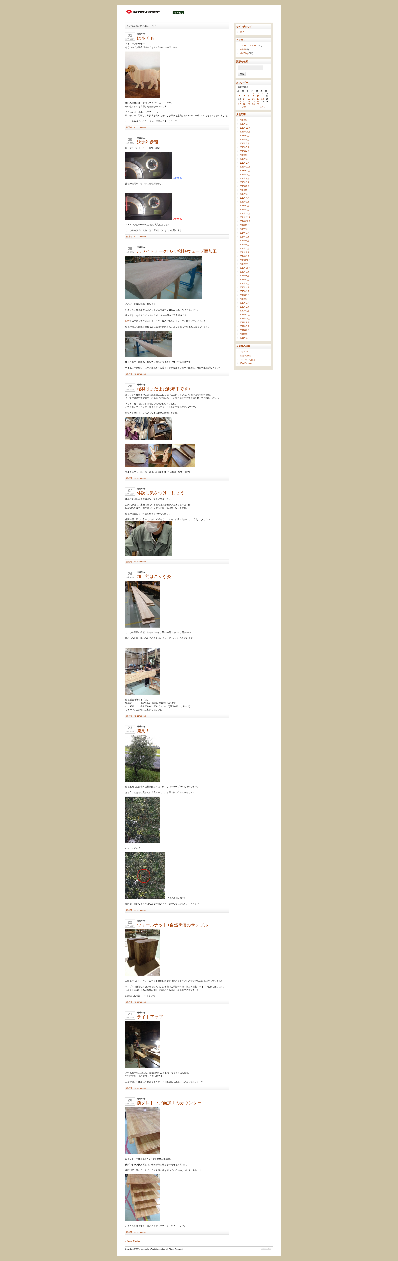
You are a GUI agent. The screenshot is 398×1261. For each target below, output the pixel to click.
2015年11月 (245, 170)
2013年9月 (244, 272)
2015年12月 (245, 167)
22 (130, 922)
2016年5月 (244, 147)
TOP (242, 32)
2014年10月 (245, 221)
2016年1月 (244, 163)
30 (130, 139)
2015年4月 (244, 198)
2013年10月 (245, 268)
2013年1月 (244, 291)
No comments (140, 127)
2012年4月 (244, 299)
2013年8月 (244, 276)
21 (130, 1014)
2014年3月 (244, 248)
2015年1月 (244, 209)
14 (244, 99)
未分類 (243, 49)
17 (258, 99)
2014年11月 (245, 217)
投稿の (245, 355)
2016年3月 (244, 155)
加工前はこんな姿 (154, 576)
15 (249, 99)
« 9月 (244, 107)
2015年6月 (244, 190)
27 (130, 490)
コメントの (247, 359)
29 (130, 248)
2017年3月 (244, 124)
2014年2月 (244, 252)
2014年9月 (244, 225)
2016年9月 (244, 135)
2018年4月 (244, 120)
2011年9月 (244, 322)
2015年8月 (244, 182)
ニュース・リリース (249, 45)
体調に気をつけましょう (160, 492)
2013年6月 (244, 283)
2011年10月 (245, 318)
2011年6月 (244, 334)
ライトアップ (150, 1016)
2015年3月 (244, 202)
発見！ (143, 730)
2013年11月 (245, 264)
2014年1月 (244, 256)
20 (130, 1100)
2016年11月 (245, 128)
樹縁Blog (141, 34)
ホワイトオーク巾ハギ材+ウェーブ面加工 (177, 251)
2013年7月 (244, 279)
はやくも (145, 37)
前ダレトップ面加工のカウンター (169, 1102)
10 (258, 96)
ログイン (244, 352)
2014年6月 (244, 237)
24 (130, 574)
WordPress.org (246, 363)
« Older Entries (132, 1241)
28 (130, 386)
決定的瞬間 (147, 142)
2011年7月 (244, 330)
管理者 (129, 127)
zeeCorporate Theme (266, 1248)
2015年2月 (244, 206)
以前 (127, 321)
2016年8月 (244, 139)
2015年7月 (244, 186)
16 (253, 99)
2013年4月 (244, 287)
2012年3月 (244, 303)
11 (262, 96)
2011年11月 (245, 314)
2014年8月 (244, 229)
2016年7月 (244, 143)
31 (130, 35)
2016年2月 (244, 159)
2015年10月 (245, 174)
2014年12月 (245, 213)
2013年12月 (245, 260)
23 (130, 728)
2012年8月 (244, 295)
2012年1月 (244, 311)
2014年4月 (244, 244)
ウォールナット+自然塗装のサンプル (172, 924)
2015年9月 (244, 178)
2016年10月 (245, 132)
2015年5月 (244, 194)
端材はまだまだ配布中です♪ (164, 388)
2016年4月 (244, 151)
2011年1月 (244, 338)
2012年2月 (244, 307)
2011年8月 (244, 326)
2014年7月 (244, 233)
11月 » (262, 107)
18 (262, 99)
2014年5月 (244, 241)
